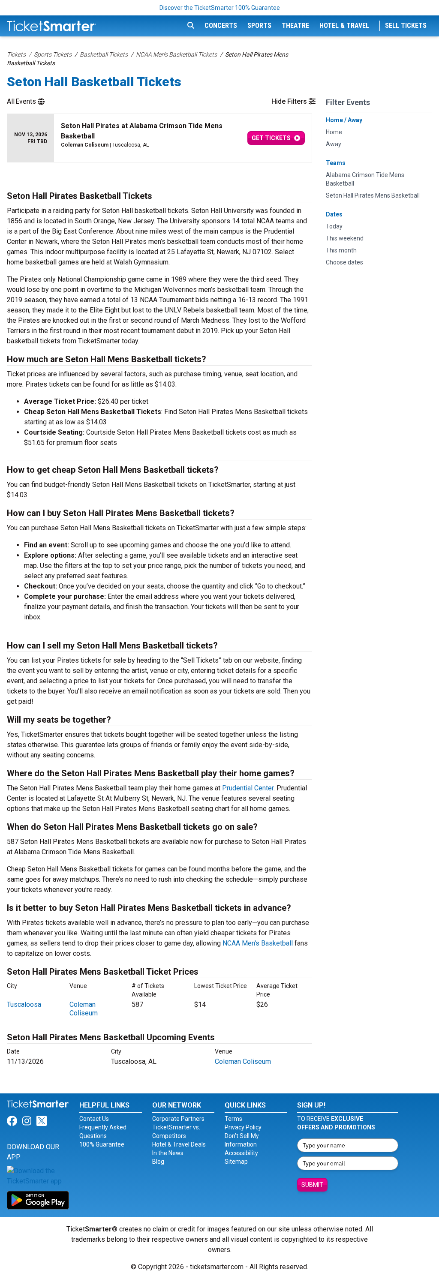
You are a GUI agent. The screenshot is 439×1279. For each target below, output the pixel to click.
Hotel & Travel (344, 25)
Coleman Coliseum (83, 1008)
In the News (167, 1153)
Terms (233, 1118)
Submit (312, 1184)
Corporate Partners (178, 1118)
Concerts (220, 25)
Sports (259, 25)
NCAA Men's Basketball (258, 943)
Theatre (295, 25)
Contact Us (94, 1118)
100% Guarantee (101, 1144)
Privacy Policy (243, 1127)
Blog (158, 1161)
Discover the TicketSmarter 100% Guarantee (219, 7)
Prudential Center (248, 788)
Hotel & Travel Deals (179, 1144)
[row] (159, 138)
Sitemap (236, 1161)
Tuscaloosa (24, 1004)
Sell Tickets (406, 25)
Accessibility (241, 1153)
